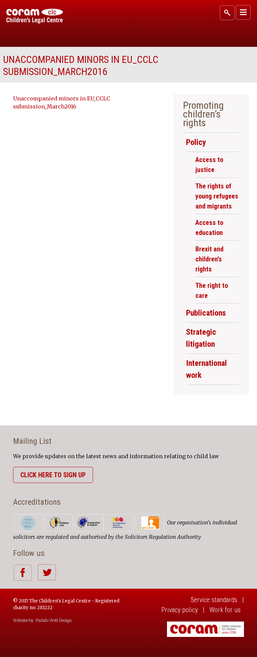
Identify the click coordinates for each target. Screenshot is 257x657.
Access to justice (209, 165)
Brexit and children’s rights (209, 259)
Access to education (209, 228)
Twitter (46, 572)
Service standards (214, 600)
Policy (196, 142)
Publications (206, 313)
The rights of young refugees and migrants (216, 196)
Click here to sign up (53, 475)
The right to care (211, 290)
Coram (34, 16)
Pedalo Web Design (53, 620)
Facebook (22, 572)
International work (206, 369)
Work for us (225, 610)
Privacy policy (179, 610)
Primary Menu (243, 12)
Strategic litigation (201, 338)
